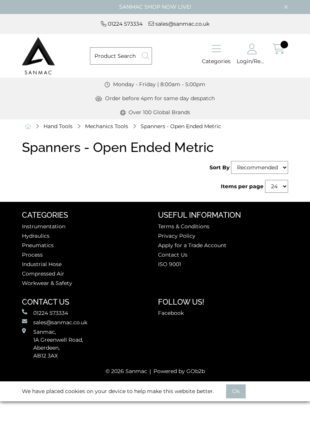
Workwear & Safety (47, 283)
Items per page (242, 186)
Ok (236, 391)
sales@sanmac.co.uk (181, 23)
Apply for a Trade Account (192, 245)
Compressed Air (43, 273)
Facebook (171, 313)
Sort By (219, 167)
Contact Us (173, 254)
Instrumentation (43, 226)
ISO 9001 (169, 264)
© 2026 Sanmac (126, 371)
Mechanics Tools (106, 126)
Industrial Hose (42, 264)
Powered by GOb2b (179, 371)
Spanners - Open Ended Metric (181, 126)
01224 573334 (124, 23)
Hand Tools (58, 126)
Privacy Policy (176, 235)
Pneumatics (38, 245)
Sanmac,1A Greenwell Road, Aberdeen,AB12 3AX (58, 343)
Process (32, 254)
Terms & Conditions (183, 226)
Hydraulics (36, 235)
